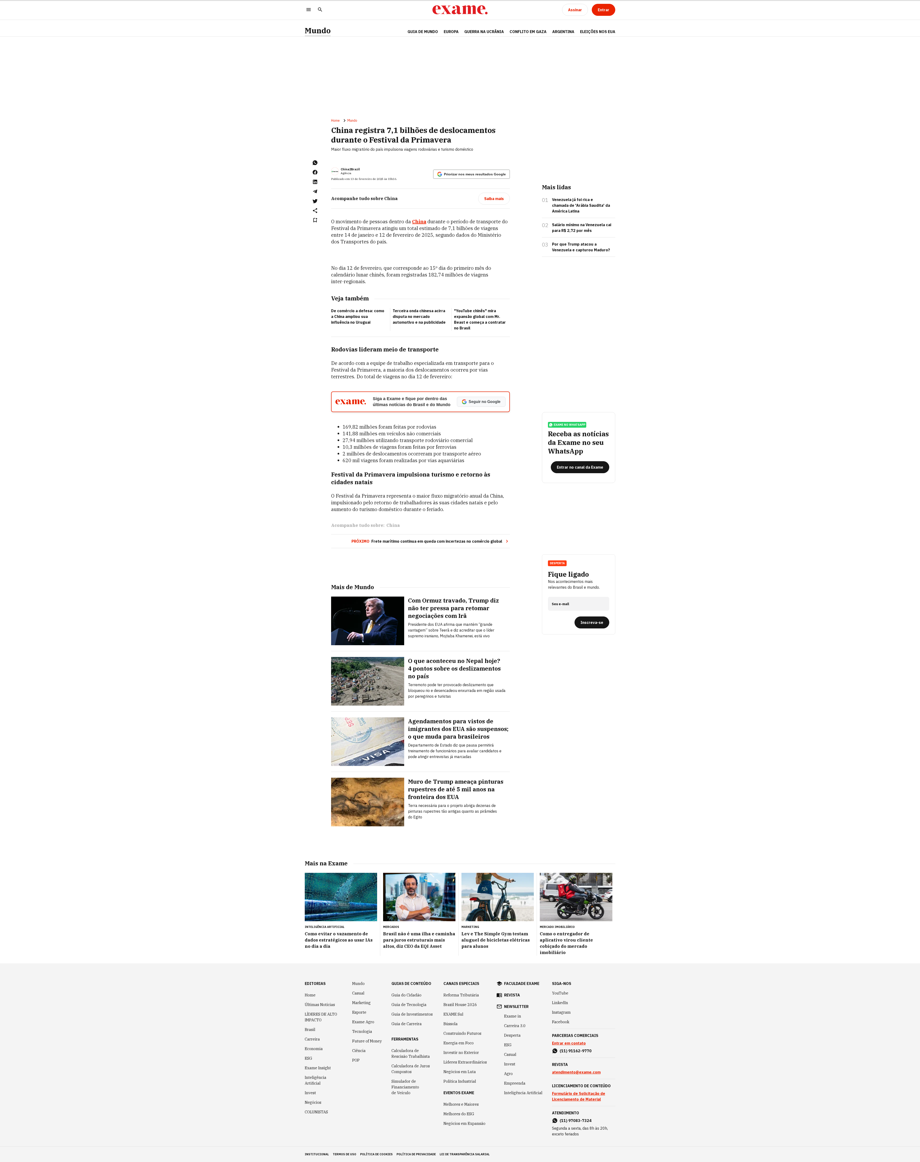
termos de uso (344, 1154)
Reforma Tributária (461, 995)
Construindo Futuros (462, 1033)
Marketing (361, 1002)
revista (512, 995)
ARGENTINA (563, 31)
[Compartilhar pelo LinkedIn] (315, 182)
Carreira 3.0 (515, 1025)
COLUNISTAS (316, 1112)
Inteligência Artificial (315, 1080)
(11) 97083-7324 (576, 1120)
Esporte (359, 1012)
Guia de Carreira (406, 1023)
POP (356, 1060)
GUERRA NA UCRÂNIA (484, 31)
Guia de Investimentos (412, 1014)
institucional (317, 1154)
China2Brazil (350, 169)
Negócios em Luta (459, 1071)
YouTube (560, 993)
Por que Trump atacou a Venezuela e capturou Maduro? (581, 247)
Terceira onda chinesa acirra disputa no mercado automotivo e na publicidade (419, 316)
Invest (310, 1092)
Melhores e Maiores (461, 1104)
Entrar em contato (569, 1043)
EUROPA (451, 31)
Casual (358, 993)
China (419, 221)
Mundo (318, 30)
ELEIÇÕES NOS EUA (597, 31)
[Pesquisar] (320, 10)
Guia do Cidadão (406, 995)
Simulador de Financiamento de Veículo (405, 1087)
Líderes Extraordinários (465, 1062)
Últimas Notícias (320, 1004)
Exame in (512, 1016)
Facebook (560, 1021)
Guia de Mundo (423, 31)
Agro (508, 1073)
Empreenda (514, 1083)
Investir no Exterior (461, 1052)
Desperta (512, 1035)
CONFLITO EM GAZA (528, 31)
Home (335, 120)
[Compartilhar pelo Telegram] (315, 191)
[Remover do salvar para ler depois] (315, 220)
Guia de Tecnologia (408, 1004)
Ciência (359, 1050)
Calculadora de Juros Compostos (410, 1069)
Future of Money (367, 1041)
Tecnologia (362, 1031)
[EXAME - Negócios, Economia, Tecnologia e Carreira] (460, 10)
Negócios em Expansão (464, 1123)
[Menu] (308, 10)
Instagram (561, 1012)
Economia (314, 1048)
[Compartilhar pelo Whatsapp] (315, 163)
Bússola (450, 1023)
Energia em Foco (458, 1043)
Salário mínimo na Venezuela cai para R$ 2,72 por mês (581, 227)
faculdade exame (521, 983)
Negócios (313, 1102)
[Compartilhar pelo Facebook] (315, 172)
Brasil (310, 1029)
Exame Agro (363, 1021)
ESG (308, 1058)
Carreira (312, 1039)
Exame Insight (318, 1067)
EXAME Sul (453, 1014)
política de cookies (376, 1154)
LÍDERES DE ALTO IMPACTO (321, 1017)
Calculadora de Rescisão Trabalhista (410, 1053)
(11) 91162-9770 (576, 1050)
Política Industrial (459, 1081)
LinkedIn (560, 1002)
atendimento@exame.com (576, 1072)
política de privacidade (416, 1154)
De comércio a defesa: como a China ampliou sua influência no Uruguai (357, 316)
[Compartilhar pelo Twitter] (315, 201)
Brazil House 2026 (460, 1004)
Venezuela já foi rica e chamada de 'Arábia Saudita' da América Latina (581, 205)
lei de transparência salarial (465, 1154)
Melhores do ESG (458, 1113)
